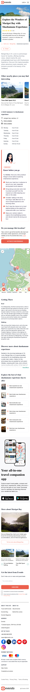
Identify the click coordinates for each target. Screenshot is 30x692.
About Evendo (16, 608)
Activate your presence (15, 241)
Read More (26, 367)
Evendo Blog (4, 612)
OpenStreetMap (4, 248)
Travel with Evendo (6, 608)
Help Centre (4, 668)
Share (7, 48)
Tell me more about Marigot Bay (15, 542)
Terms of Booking (23, 679)
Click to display (8, 121)
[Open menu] (28, 2)
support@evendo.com (7, 637)
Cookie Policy (22, 594)
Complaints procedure (7, 671)
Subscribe (15, 587)
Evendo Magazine (6, 615)
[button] (15, 269)
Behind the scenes (17, 612)
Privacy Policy (7, 595)
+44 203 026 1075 (6, 634)
